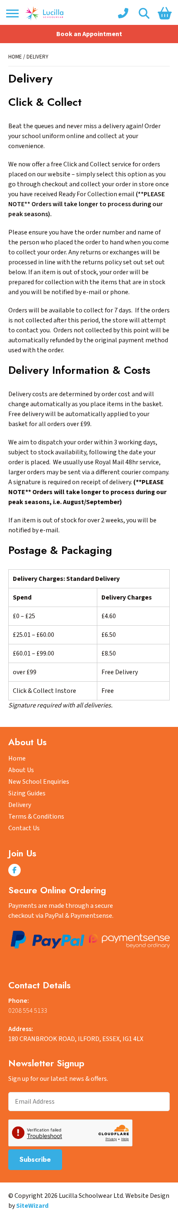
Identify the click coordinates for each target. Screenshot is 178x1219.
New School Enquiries (38, 781)
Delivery (19, 804)
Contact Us (24, 828)
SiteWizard (32, 1205)
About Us (21, 770)
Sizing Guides (27, 793)
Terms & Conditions (36, 816)
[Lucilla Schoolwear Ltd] (44, 13)
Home (15, 57)
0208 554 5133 (27, 1010)
